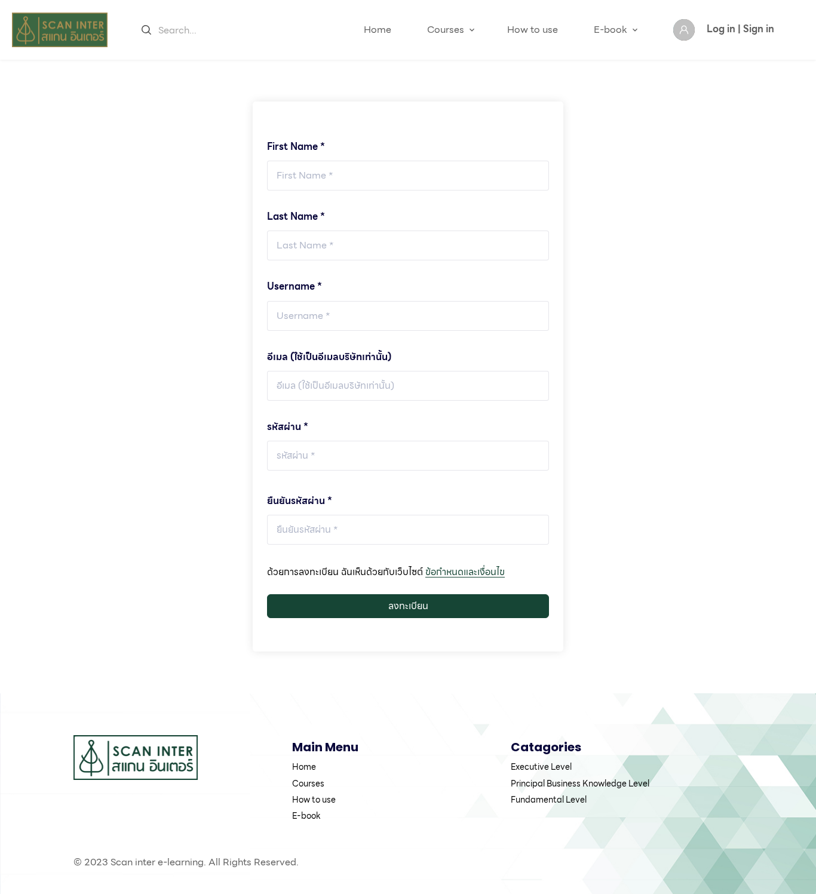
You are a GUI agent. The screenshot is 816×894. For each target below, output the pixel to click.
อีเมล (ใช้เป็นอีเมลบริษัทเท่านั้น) (329, 356)
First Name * (296, 146)
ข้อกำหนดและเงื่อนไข (465, 571)
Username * (294, 286)
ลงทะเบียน (408, 605)
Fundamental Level (549, 799)
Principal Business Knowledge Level (580, 783)
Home (377, 29)
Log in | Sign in (740, 28)
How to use (532, 29)
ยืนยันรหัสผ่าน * (299, 500)
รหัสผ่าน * (287, 426)
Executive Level (541, 766)
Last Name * (296, 216)
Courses (445, 29)
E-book (610, 29)
